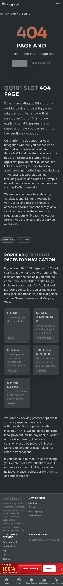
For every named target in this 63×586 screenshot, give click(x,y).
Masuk (49, 568)
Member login (9, 546)
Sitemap (7, 559)
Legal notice (34, 515)
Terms (31, 507)
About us (32, 503)
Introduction (7, 240)
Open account (10, 542)
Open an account (41, 62)
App (5, 550)
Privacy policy (35, 511)
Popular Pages (23, 240)
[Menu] (57, 4)
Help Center (50, 471)
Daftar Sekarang (30, 568)
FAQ (5, 554)
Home (4, 13)
